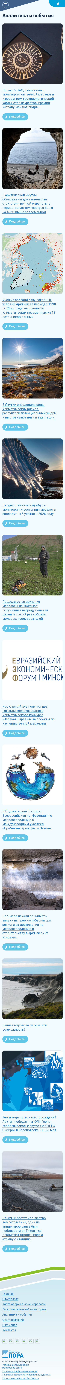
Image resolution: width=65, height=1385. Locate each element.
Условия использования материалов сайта (15, 1366)
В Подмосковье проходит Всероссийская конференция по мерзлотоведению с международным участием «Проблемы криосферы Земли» (27, 819)
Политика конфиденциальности (19, 1371)
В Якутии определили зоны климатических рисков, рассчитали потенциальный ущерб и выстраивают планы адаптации (29, 411)
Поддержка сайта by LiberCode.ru (20, 1378)
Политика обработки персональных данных (26, 1374)
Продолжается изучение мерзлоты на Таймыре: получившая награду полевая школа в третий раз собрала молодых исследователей (25, 610)
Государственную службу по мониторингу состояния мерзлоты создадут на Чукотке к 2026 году (29, 509)
